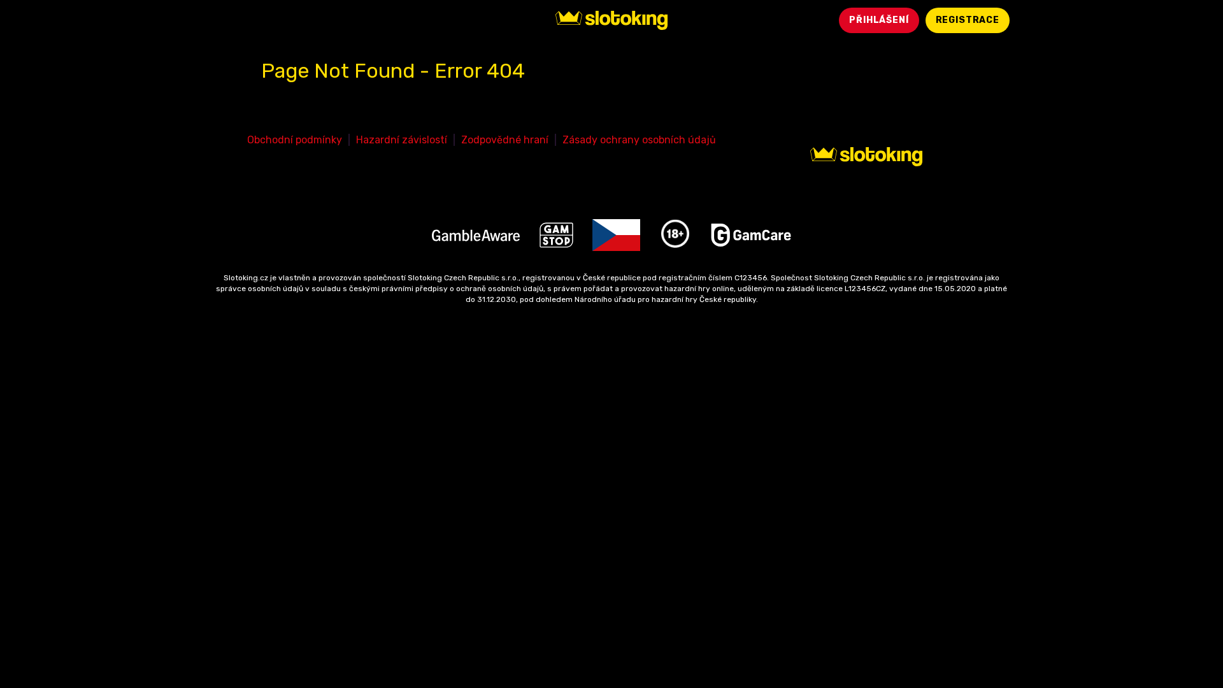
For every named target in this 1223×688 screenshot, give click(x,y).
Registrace (967, 20)
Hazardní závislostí (401, 140)
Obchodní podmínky (294, 140)
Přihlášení (878, 20)
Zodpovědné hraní (504, 140)
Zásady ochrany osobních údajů (639, 140)
